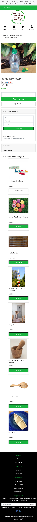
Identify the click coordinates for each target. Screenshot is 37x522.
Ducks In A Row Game (16, 181)
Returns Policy (18, 488)
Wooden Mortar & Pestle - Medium (17, 361)
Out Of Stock (19, 190)
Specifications (8, 150)
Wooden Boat (13, 433)
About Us (18, 470)
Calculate (19, 128)
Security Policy (18, 491)
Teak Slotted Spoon (15, 397)
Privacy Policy (19, 484)
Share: (4, 82)
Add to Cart (19, 99)
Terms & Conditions (21, 507)
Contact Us (18, 473)
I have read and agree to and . (19, 507)
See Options (18, 262)
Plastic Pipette (13, 253)
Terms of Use (18, 481)
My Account (18, 459)
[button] (18, 104)
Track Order (18, 462)
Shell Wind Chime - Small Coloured (16, 290)
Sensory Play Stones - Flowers (18, 217)
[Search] (4, 7)
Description (7, 145)
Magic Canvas (13, 325)
